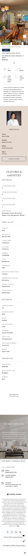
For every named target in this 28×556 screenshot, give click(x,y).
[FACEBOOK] (7, 532)
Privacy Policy (20, 545)
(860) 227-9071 (9, 477)
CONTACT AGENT (14, 159)
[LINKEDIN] (16, 532)
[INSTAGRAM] (11, 532)
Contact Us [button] (14, 449)
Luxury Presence (18, 537)
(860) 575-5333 (7, 142)
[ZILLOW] (20, 532)
